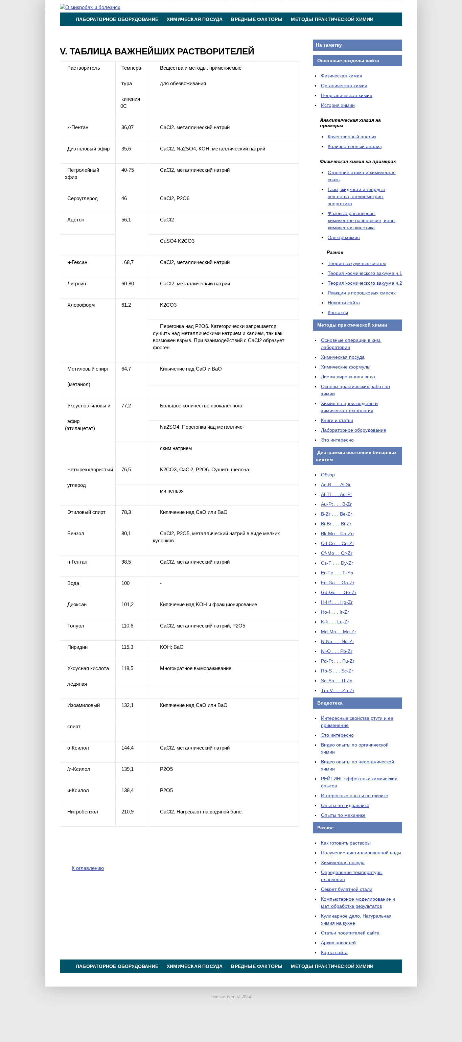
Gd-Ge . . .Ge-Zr (338, 592)
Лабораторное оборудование (117, 19)
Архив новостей (338, 942)
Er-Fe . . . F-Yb (337, 572)
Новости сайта (344, 302)
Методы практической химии (332, 19)
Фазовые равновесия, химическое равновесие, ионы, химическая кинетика (362, 220)
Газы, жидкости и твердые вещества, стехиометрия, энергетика (356, 196)
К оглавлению (88, 868)
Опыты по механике (343, 815)
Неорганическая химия (346, 95)
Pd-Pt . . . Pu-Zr (337, 661)
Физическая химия (341, 75)
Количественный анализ (355, 146)
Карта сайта (334, 952)
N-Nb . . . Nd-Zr (337, 641)
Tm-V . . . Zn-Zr (337, 690)
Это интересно (337, 440)
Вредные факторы (256, 19)
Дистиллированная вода (348, 376)
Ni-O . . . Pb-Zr (336, 651)
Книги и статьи (337, 420)
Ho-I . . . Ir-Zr (335, 612)
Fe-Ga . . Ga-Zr (337, 582)
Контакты (241, 32)
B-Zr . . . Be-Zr (336, 514)
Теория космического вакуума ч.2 (365, 283)
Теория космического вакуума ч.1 (365, 273)
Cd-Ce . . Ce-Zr (337, 543)
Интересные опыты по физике (354, 795)
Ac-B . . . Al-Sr (336, 484)
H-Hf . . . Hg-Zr (337, 602)
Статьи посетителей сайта (350, 933)
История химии (338, 105)
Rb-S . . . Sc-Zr (337, 670)
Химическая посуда (195, 19)
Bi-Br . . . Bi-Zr (336, 523)
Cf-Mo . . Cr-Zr (336, 553)
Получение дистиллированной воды (361, 852)
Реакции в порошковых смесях (362, 292)
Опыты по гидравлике (345, 805)
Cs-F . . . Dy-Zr (337, 563)
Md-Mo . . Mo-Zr (338, 631)
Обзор (328, 474)
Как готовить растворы (346, 843)
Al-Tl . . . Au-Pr (336, 494)
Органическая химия (344, 85)
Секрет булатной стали (346, 889)
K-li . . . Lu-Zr (335, 621)
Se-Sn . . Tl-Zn (336, 680)
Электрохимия (344, 237)
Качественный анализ (352, 136)
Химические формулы (345, 367)
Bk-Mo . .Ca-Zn (337, 533)
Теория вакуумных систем (357, 263)
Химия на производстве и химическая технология (147, 32)
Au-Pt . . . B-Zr (336, 504)
